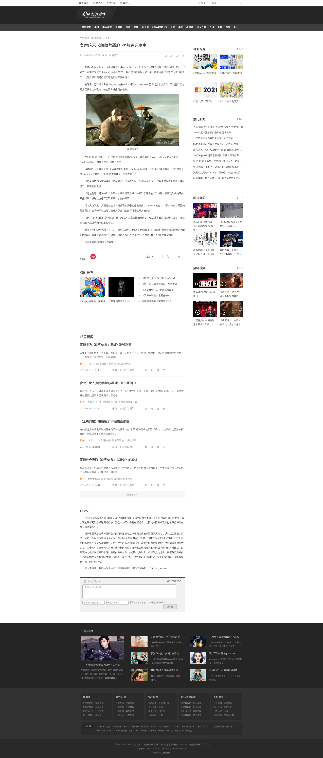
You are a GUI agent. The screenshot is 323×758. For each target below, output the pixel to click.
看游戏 (189, 27)
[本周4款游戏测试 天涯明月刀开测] (102, 648)
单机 (96, 27)
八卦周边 (218, 697)
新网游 (86, 697)
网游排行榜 (186, 703)
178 (183, 726)
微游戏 (178, 730)
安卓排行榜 (186, 715)
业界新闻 (130, 715)
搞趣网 (132, 730)
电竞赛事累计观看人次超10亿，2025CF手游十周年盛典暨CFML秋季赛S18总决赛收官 (237, 144)
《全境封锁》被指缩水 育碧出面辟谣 (104, 421)
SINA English (185, 744)
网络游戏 (86, 27)
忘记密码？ (160, 602)
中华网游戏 (117, 726)
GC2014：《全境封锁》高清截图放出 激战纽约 (112, 440)
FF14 (161, 715)
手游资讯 (120, 703)
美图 (180, 27)
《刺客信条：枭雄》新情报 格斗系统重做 (109, 364)
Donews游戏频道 (103, 726)
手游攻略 (120, 707)
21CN (205, 726)
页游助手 (228, 711)
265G (159, 726)
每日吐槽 (218, 707)
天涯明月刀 (164, 703)
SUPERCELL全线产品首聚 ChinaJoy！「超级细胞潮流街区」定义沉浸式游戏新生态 (236, 161)
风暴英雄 (152, 715)
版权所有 (166, 752)
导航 (125, 3)
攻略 (136, 27)
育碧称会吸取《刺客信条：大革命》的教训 (108, 459)
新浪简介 (117, 744)
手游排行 (130, 707)
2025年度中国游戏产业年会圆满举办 (212, 132)
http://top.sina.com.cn (160, 568)
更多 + (239, 49)
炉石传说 (152, 707)
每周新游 (130, 711)
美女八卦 (201, 27)
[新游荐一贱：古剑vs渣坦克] (139, 658)
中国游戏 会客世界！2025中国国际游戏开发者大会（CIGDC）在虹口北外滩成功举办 (237, 167)
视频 (228, 27)
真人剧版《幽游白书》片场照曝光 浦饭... (203, 226)
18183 (117, 730)
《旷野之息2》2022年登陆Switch (158, 278)
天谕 (161, 707)
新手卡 (145, 27)
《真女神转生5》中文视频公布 (158, 290)
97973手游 (121, 697)
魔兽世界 (152, 711)
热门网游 (153, 697)
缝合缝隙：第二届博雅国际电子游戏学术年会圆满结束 (221, 178)
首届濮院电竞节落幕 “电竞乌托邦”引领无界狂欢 (218, 127)
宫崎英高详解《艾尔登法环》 (157, 301)
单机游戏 (96, 38)
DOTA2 (162, 711)
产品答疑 (206, 744)
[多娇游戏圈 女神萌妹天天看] (139, 641)
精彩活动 (228, 707)
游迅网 (126, 726)
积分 (236, 27)
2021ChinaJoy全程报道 (204, 73)
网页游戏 (197, 707)
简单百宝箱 (229, 715)
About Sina (126, 744)
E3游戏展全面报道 (202, 101)
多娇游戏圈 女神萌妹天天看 (165, 636)
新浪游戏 (98, 3)
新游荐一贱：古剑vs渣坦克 (165, 653)
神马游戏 (190, 726)
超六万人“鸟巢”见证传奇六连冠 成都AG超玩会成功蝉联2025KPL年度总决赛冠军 (235, 149)
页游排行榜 (186, 707)
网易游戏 (176, 726)
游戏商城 (225, 726)
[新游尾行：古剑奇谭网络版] (198, 675)
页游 (128, 27)
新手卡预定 (88, 715)
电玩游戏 (107, 27)
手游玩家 (152, 730)
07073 (153, 726)
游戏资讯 (99, 703)
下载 (172, 27)
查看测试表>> (111, 678)
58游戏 (161, 730)
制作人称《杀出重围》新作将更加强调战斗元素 (112, 402)
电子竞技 (197, 715)
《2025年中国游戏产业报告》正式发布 (213, 138)
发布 (170, 607)
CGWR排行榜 (159, 27)
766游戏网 (144, 726)
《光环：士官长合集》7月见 (224, 636)
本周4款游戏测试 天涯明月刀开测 (102, 665)
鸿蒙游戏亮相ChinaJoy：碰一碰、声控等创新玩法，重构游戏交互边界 (229, 172)
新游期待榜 (88, 703)
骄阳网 (217, 726)
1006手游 (169, 730)
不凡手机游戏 (107, 730)
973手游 (111, 3)
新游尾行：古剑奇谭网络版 (223, 670)
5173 (98, 730)
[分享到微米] (93, 256)
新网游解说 (88, 707)
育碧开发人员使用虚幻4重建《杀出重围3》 (108, 383)
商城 (220, 27)
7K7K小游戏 (141, 730)
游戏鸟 (233, 726)
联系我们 (155, 744)
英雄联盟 (152, 703)
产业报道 (99, 711)
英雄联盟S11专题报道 (231, 73)
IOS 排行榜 (186, 711)
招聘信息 (165, 744)
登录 (203, 3)
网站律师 (174, 744)
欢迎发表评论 (174, 581)
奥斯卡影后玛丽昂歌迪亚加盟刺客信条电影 (110, 479)
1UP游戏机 (187, 730)
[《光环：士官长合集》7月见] (198, 641)
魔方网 (124, 730)
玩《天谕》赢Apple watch (222, 653)
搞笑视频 (218, 715)
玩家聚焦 (99, 707)
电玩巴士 (167, 726)
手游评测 (120, 711)
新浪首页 (83, 3)
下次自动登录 (139, 602)
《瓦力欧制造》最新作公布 (156, 295)
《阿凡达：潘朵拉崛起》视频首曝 (159, 284)
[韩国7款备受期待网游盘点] (139, 675)
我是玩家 (218, 711)
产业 (212, 27)
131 (210, 726)
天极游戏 (135, 726)
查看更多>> (133, 495)
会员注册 (196, 744)
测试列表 (130, 703)
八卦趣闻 (218, 703)
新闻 (214, 3)
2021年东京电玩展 (229, 101)
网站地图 (136, 744)
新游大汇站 (88, 711)
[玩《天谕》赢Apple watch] (198, 658)
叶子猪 (199, 726)
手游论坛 (120, 715)
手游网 (118, 27)
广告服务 (146, 744)
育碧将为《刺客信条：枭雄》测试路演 (105, 344)
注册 (152, 602)
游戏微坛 (228, 703)
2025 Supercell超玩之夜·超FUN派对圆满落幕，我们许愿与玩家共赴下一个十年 (233, 155)
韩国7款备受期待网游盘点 (164, 670)
